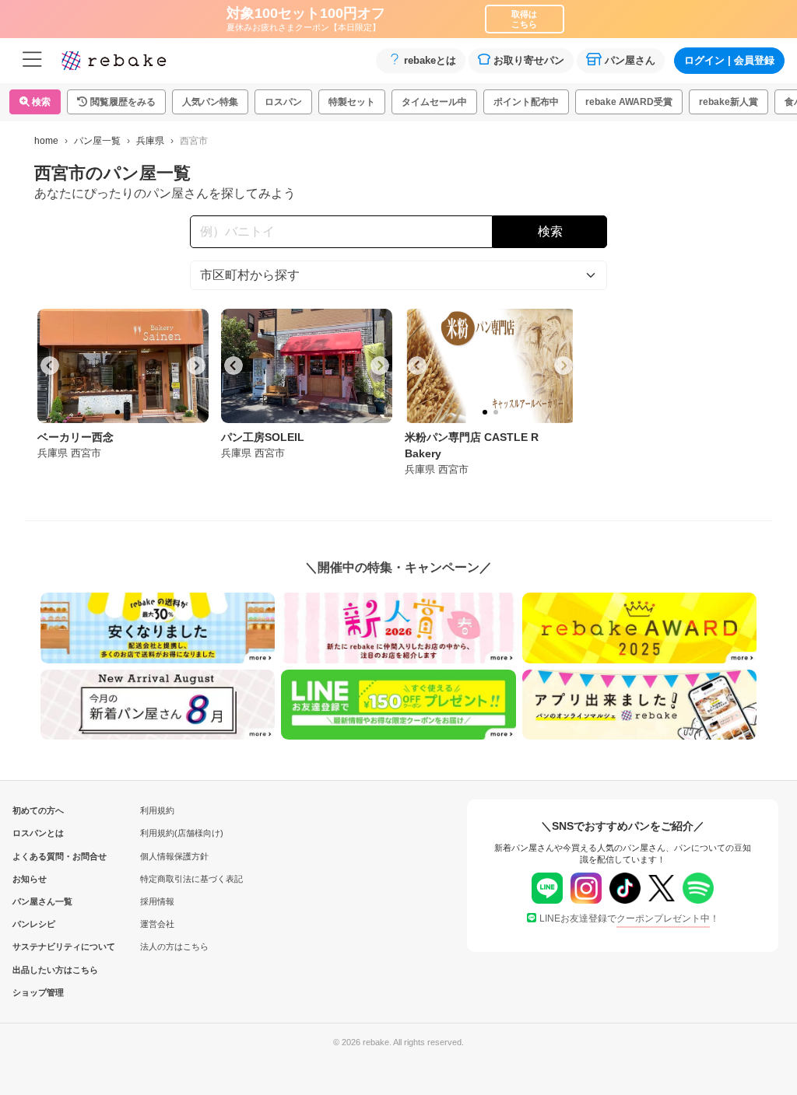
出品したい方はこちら (38, 969)
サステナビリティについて (38, 946)
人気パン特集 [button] (210, 101)
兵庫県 (150, 140)
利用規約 (157, 810)
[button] (116, 101)
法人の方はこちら (174, 946)
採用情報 (157, 901)
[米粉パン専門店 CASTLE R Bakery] (490, 366)
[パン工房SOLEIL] (306, 366)
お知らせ (29, 878)
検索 (40, 101)
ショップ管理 (38, 992)
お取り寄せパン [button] (528, 60)
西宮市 (86, 453)
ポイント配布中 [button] (526, 101)
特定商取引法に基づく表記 (191, 878)
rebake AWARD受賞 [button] (628, 101)
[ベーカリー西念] (123, 366)
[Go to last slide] (49, 365)
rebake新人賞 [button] (728, 101)
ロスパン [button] (283, 101)
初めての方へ (38, 810)
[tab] (117, 412)
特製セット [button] (351, 101)
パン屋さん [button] (630, 60)
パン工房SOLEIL (262, 437)
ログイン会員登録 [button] (729, 60)
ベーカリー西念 (75, 437)
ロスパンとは (38, 833)
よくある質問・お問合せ (38, 856)
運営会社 (157, 924)
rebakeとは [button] (430, 60)
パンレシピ (33, 924)
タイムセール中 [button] (434, 101)
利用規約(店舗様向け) (181, 833)
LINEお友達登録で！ (629, 918)
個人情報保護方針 (174, 856)
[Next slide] (196, 365)
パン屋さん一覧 (38, 901)
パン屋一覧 (97, 140)
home (46, 140)
